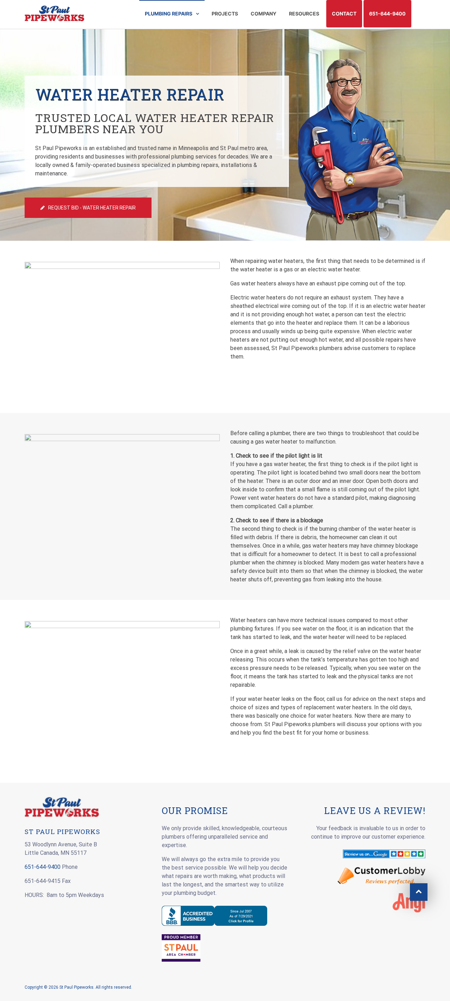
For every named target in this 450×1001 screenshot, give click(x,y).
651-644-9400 (387, 14)
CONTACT (344, 14)
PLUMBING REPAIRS (168, 14)
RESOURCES (304, 14)
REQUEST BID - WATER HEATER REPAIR (92, 208)
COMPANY (263, 14)
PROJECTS (225, 14)
